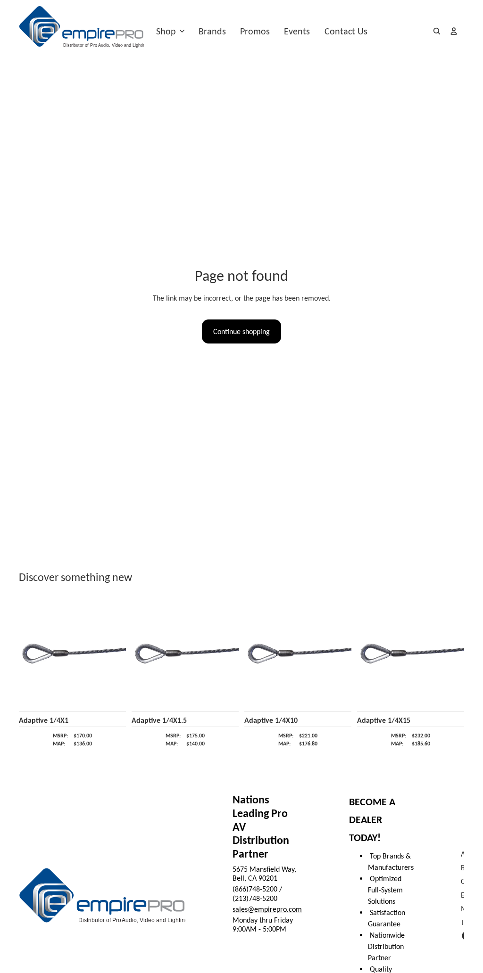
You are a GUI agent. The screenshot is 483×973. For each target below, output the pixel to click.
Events (297, 31)
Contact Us (346, 31)
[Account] (453, 31)
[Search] (436, 31)
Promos (255, 31)
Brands (212, 31)
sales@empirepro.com (267, 909)
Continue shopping (241, 331)
